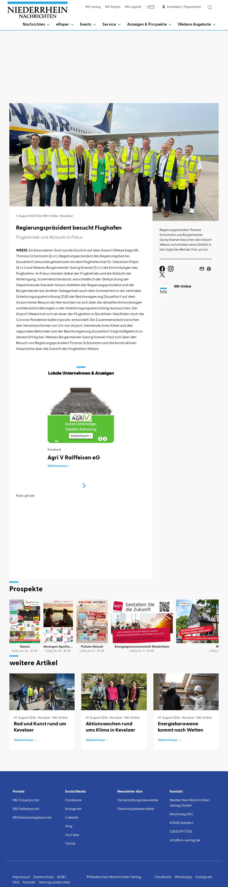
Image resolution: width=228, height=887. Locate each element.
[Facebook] (162, 269)
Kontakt (29, 882)
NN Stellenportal (26, 809)
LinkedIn (71, 818)
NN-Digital (112, 6)
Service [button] (109, 24)
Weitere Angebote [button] (195, 24)
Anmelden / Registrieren (184, 6)
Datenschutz (43, 877)
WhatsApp (183, 877)
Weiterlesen (23, 740)
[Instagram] (170, 269)
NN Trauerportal (26, 800)
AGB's (61, 877)
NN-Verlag (93, 6)
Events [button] (86, 24)
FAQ (16, 882)
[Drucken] (209, 269)
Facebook (73, 800)
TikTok (70, 844)
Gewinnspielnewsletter (136, 809)
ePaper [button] (63, 24)
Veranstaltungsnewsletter (138, 800)
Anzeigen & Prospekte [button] (147, 24)
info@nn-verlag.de (185, 840)
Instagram (73, 809)
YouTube (72, 835)
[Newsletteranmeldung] (150, 6)
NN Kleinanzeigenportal (32, 818)
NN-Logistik (133, 6)
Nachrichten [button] (34, 24)
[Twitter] (162, 274)
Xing (68, 826)
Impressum (21, 877)
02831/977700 (181, 832)
